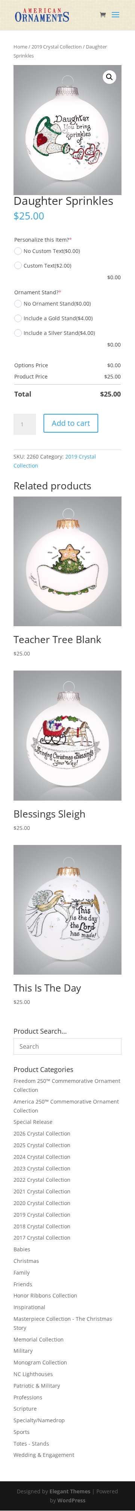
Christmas (26, 1260)
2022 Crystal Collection (42, 1179)
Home (20, 46)
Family (22, 1272)
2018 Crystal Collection (42, 1226)
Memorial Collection (39, 1339)
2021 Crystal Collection (42, 1191)
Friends (23, 1284)
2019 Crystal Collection (57, 46)
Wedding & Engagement (44, 1454)
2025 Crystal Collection (42, 1145)
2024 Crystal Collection (42, 1156)
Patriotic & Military (37, 1385)
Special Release (33, 1121)
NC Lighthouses (33, 1374)
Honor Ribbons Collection (45, 1295)
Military (23, 1350)
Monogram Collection (40, 1362)
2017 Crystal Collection (42, 1237)
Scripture (25, 1408)
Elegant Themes (70, 1491)
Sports (22, 1431)
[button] (109, 77)
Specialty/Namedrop (39, 1420)
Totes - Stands (31, 1443)
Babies (22, 1249)
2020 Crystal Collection (42, 1203)
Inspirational (29, 1307)
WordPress (71, 1500)
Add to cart (71, 423)
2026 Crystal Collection (42, 1133)
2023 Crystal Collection (42, 1168)
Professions (28, 1397)
